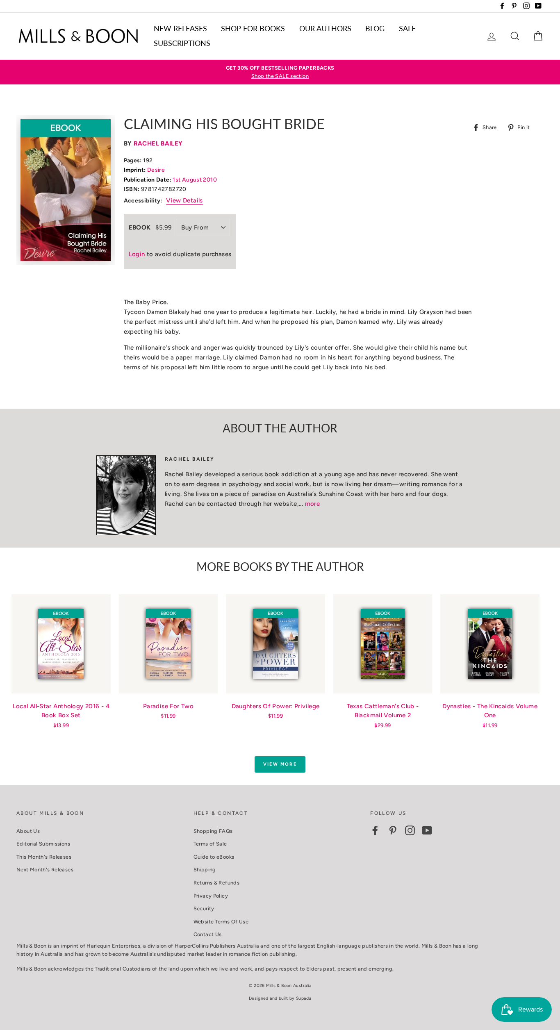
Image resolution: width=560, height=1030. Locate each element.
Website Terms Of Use (221, 922)
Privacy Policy (210, 896)
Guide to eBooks (213, 857)
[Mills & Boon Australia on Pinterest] (393, 830)
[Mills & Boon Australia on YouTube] (427, 830)
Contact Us (207, 934)
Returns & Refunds (216, 883)
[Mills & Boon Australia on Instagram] (410, 830)
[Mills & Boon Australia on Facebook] (375, 830)
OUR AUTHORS (325, 28)
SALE (407, 28)
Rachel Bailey (158, 143)
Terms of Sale (210, 844)
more (312, 503)
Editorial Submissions (43, 844)
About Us (28, 831)
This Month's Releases (43, 857)
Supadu (303, 998)
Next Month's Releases (44, 869)
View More (280, 764)
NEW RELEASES (180, 28)
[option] (280, 72)
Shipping (204, 869)
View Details (184, 200)
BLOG (375, 28)
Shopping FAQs (213, 831)
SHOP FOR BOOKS (253, 28)
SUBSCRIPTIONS (182, 43)
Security (203, 908)
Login (137, 254)
